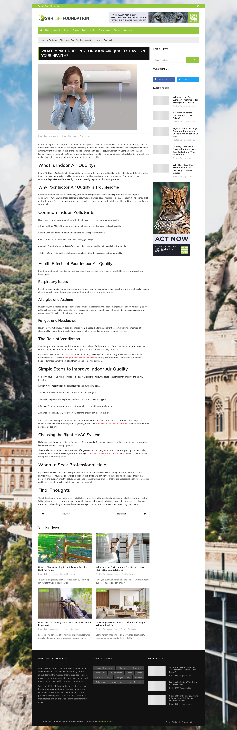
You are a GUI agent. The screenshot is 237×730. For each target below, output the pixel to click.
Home (47, 30)
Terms (116, 30)
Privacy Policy (55, 6)
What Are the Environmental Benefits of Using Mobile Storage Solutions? (120, 568)
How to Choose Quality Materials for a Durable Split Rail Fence (62, 568)
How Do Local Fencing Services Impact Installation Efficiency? (64, 623)
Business (44, 535)
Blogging (122, 668)
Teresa (75, 136)
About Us (57, 30)
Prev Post (66, 513)
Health (91, 30)
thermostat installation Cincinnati (105, 453)
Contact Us (128, 30)
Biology (76, 30)
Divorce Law (100, 672)
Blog (66, 30)
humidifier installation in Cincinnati (112, 423)
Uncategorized (117, 682)
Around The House (104, 668)
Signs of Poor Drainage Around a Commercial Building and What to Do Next (185, 132)
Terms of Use (43, 6)
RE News (138, 677)
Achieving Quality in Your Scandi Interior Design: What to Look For (120, 623)
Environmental (105, 30)
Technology (100, 682)
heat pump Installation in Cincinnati (81, 357)
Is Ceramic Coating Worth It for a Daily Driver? (183, 115)
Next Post (121, 513)
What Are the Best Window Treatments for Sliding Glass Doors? (185, 100)
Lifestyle (119, 677)
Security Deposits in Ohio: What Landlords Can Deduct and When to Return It (184, 150)
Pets (84, 30)
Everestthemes (106, 721)
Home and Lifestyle (103, 677)
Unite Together (135, 682)
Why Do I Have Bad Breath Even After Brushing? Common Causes (183, 168)
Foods (129, 672)
